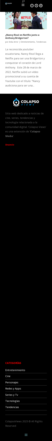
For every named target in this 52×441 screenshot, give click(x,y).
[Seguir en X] (36, 5)
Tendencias (41, 41)
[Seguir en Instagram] (41, 5)
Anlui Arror (13, 41)
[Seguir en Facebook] (32, 5)
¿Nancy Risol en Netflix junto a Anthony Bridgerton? (22, 36)
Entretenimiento (28, 41)
